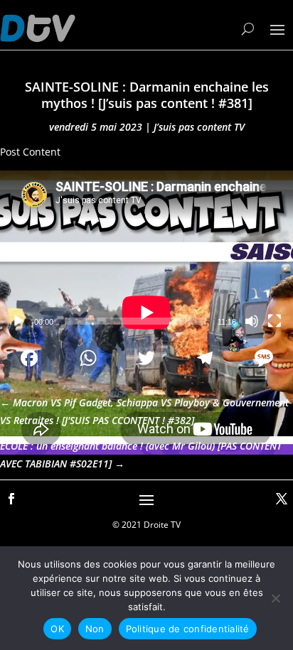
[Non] (275, 598)
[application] (146, 252)
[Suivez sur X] (281, 498)
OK (57, 628)
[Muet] (252, 321)
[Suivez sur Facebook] (11, 498)
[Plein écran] (274, 321)
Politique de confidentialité (188, 628)
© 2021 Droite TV (146, 525)
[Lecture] (18, 321)
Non (95, 628)
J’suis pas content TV (199, 127)
